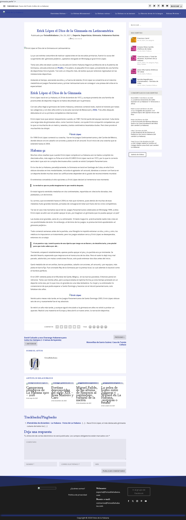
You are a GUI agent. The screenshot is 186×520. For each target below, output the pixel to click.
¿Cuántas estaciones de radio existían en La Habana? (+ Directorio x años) (145, 102)
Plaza (139, 64)
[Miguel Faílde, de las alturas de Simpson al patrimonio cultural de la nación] (87, 383)
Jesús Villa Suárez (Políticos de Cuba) (147, 71)
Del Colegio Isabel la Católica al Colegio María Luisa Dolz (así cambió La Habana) (145, 145)
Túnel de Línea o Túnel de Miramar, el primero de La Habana (147, 58)
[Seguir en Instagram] (137, 501)
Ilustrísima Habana (58, 13)
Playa (156, 63)
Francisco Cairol (143, 38)
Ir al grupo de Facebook (139, 491)
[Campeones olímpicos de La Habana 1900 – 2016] (37, 383)
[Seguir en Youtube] (145, 501)
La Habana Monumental (80, 13)
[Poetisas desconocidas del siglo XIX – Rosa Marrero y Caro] (62, 383)
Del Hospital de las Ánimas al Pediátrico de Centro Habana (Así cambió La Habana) (143, 134)
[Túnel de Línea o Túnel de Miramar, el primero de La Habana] (133, 58)
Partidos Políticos (151, 85)
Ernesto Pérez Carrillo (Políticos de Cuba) (145, 48)
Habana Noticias (172, 13)
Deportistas (86, 35)
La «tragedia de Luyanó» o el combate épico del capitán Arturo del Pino (145, 112)
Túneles (143, 64)
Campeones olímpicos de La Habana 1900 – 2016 (37, 391)
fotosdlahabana (51, 35)
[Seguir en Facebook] (128, 501)
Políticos (149, 51)
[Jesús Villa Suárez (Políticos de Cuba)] (133, 71)
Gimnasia (96, 35)
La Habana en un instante (125, 13)
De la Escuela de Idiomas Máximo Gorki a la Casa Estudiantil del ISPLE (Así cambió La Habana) (144, 123)
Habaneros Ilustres (110, 35)
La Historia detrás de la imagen (150, 13)
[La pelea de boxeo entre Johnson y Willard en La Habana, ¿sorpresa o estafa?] (112, 383)
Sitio (95, 110)
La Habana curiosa (102, 13)
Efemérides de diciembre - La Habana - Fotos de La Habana (54, 423)
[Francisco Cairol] (133, 39)
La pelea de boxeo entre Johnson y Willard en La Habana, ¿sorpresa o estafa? (111, 395)
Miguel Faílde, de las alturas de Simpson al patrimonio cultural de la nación (86, 393)
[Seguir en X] (133, 501)
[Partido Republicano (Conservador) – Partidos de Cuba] (133, 81)
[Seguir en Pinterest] (141, 501)
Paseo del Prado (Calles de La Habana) (34, 6)
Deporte (76, 35)
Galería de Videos (137, 154)
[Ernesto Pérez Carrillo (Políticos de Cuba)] (133, 48)
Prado (60, 68)
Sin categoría (150, 40)
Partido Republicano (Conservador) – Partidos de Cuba (147, 81)
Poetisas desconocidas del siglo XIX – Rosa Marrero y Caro (62, 392)
